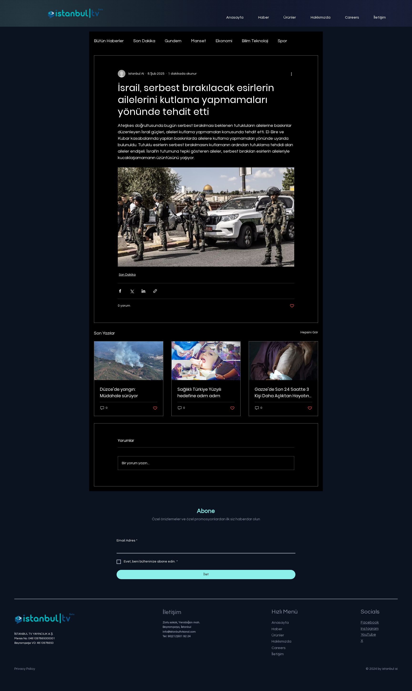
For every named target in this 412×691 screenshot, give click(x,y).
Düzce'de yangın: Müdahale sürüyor (119, 392)
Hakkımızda (281, 641)
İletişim (278, 654)
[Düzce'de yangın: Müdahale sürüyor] (128, 360)
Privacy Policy (24, 668)
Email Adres (127, 540)
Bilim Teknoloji (255, 41)
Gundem (173, 41)
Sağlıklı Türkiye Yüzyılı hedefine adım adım (199, 392)
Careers (279, 648)
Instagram (370, 628)
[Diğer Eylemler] (291, 74)
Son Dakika (144, 41)
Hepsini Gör (309, 332)
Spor (282, 41)
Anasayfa (280, 622)
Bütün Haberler (109, 41)
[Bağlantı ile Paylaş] (155, 291)
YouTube (368, 634)
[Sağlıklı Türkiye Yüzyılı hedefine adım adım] (206, 360)
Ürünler (278, 635)
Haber (277, 629)
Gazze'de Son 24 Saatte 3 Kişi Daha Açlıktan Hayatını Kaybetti (282, 392)
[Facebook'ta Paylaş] (120, 291)
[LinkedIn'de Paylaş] (143, 291)
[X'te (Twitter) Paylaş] (131, 291)
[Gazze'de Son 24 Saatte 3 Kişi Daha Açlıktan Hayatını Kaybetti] (283, 360)
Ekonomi (224, 41)
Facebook (370, 622)
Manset (198, 41)
